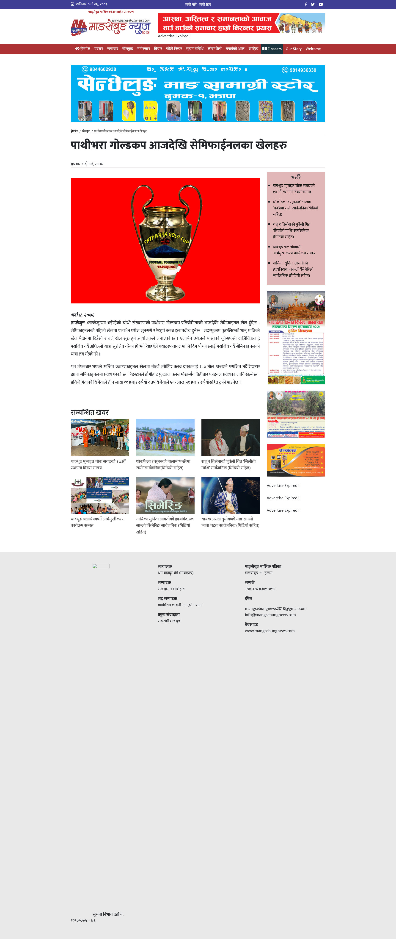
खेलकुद (127, 49)
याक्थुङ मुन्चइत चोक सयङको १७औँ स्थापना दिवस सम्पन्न (294, 188)
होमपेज (85, 49)
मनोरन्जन (143, 49)
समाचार (112, 49)
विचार (158, 49)
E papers (274, 49)
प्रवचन (98, 49)
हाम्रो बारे (191, 5)
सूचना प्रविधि (195, 49)
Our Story (294, 49)
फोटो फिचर (174, 49)
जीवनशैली (215, 49)
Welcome (313, 49)
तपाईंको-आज (235, 49)
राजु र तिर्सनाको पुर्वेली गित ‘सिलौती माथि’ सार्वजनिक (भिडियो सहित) (291, 230)
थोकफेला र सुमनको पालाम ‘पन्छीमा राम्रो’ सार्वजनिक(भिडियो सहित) (295, 208)
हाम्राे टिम (205, 5)
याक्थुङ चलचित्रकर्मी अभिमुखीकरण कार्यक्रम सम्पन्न (294, 250)
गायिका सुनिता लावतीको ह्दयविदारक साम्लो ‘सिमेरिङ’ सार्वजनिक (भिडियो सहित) (293, 269)
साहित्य (253, 49)
